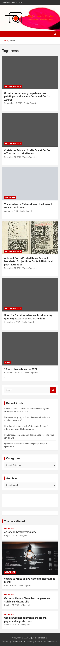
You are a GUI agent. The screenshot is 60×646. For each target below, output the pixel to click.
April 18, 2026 (10, 585)
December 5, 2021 (12, 322)
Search (53, 390)
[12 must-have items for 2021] (30, 348)
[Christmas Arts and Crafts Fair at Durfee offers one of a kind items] (30, 130)
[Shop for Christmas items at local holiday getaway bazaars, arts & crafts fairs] (30, 295)
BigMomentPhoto (37, 638)
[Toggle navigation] (5, 34)
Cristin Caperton (31, 103)
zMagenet (23, 535)
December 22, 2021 (12, 268)
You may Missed (14, 521)
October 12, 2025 (11, 625)
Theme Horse (18, 641)
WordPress (52, 641)
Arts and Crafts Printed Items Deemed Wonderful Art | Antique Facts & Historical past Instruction (28, 261)
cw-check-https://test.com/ (20, 531)
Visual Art (10, 198)
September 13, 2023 (13, 103)
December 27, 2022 (12, 157)
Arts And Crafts (13, 86)
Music (8, 363)
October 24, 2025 (11, 605)
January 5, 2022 (11, 211)
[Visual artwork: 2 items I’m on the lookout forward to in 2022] (30, 183)
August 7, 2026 (10, 535)
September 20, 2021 (13, 373)
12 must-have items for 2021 (20, 369)
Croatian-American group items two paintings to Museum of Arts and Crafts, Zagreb (27, 96)
